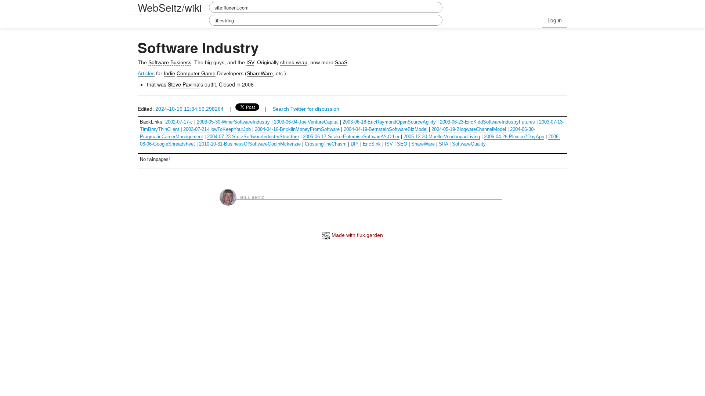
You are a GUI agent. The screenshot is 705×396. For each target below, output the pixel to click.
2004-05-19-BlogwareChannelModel (468, 129)
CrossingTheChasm (326, 144)
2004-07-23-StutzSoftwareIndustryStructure (253, 136)
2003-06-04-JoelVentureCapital (306, 122)
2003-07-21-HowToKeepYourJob (217, 129)
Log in (554, 20)
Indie (169, 73)
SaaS (341, 62)
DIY (355, 144)
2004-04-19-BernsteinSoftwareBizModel (385, 129)
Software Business (169, 62)
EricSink (372, 144)
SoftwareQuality (469, 144)
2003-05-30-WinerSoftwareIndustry (233, 122)
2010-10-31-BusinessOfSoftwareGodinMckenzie (250, 144)
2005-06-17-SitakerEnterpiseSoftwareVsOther (351, 136)
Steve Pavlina (183, 84)
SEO (402, 144)
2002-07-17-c (179, 122)
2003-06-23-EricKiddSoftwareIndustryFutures (487, 122)
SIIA (443, 144)
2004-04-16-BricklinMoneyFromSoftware (297, 129)
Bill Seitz (252, 197)
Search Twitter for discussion (305, 109)
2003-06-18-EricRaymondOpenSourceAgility (389, 122)
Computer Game (196, 73)
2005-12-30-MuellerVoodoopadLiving (442, 136)
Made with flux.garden (356, 235)
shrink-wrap (293, 62)
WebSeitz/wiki (170, 7)
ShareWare (260, 73)
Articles (146, 73)
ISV (250, 62)
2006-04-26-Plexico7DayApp (514, 136)
